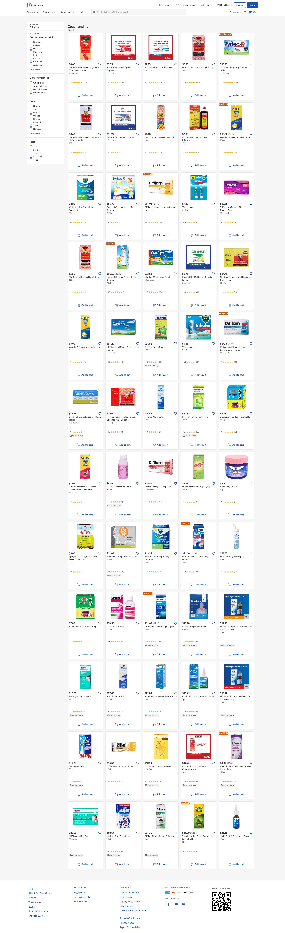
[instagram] (184, 905)
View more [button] (35, 69)
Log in (252, 5)
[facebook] (168, 905)
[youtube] (176, 905)
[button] (245, 12)
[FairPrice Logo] (35, 5)
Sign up (239, 5)
